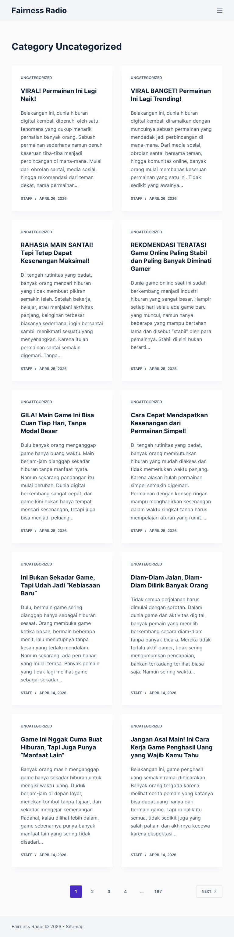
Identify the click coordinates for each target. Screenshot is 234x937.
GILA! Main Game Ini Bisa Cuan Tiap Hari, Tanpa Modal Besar (57, 423)
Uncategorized (36, 77)
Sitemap (74, 926)
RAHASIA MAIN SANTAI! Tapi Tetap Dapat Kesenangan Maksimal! (57, 252)
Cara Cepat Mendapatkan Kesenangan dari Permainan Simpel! (169, 423)
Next (206, 891)
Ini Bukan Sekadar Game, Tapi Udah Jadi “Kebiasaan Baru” (60, 585)
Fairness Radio (39, 10)
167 (158, 891)
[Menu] (219, 10)
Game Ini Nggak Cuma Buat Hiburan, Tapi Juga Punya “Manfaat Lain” (61, 747)
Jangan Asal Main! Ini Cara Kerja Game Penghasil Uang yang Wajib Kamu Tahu (172, 747)
